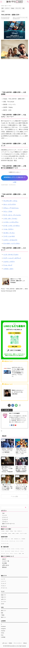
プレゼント (5, 521)
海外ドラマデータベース (8, 523)
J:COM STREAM (4, 533)
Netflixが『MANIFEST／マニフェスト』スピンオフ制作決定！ (7, 450)
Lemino (10, 533)
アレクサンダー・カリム (10, 200)
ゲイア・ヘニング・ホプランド (12, 258)
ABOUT (4, 559)
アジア (2, 591)
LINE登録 (3, 637)
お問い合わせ (5, 565)
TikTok (2, 632)
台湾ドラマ (3, 599)
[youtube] (15, 425)
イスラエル (17, 548)
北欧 (20, 553)
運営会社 (4, 567)
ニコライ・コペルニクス (10, 240)
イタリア (22, 548)
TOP (3, 513)
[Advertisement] (14, 306)
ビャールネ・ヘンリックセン (11, 243)
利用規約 (10, 643)
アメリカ (9, 548)
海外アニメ (3, 617)
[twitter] (9, 405)
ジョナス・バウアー (9, 261)
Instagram (3, 628)
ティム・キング (7, 265)
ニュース (4, 515)
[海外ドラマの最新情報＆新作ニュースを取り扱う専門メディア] (14, 1)
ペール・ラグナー (8, 229)
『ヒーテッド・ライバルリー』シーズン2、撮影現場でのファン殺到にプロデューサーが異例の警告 (21, 488)
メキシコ (16, 553)
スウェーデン (17, 551)
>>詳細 (14, 182)
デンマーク (3, 553)
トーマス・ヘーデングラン (11, 222)
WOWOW (23, 538)
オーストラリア (8, 551)
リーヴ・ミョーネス (9, 236)
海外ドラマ (3, 610)
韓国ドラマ (3, 594)
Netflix (14, 533)
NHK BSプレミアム (17, 538)
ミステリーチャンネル (5, 543)
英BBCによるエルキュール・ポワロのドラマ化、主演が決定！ (18, 392)
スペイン (22, 551)
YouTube (3, 630)
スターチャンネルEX (23, 533)
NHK (12, 538)
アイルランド (4, 548)
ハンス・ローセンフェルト (11, 254)
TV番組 (2, 615)
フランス (12, 553)
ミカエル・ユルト (8, 268)
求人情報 (4, 563)
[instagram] (14, 425)
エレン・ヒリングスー (9, 204)
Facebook (3, 626)
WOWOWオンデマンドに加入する (13, 177)
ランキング (5, 519)
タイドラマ (3, 601)
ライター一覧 (5, 561)
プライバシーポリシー (18, 643)
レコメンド (5, 517)
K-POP (2, 603)
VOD (2, 607)
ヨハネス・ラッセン (9, 233)
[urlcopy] (19, 405)
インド (3, 551)
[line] (16, 405)
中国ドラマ (3, 597)
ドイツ (8, 553)
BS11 (2, 538)
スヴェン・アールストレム (11, 208)
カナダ (13, 551)
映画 (2, 612)
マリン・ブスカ (7, 211)
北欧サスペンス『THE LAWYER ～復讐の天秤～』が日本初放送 (17, 280)
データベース (4, 587)
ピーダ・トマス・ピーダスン (11, 225)
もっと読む (15, 496)
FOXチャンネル (7, 538)
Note (2, 635)
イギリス (13, 548)
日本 (23, 553)
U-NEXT (17, 533)
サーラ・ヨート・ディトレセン (12, 215)
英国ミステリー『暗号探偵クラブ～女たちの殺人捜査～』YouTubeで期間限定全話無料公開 (21, 470)
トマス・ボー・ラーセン (10, 218)
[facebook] (12, 405)
